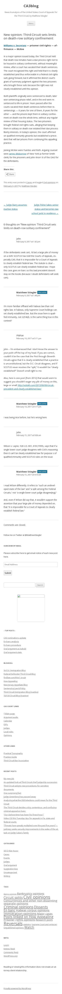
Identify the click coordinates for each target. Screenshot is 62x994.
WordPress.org (10, 956)
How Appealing (10, 681)
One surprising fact (12, 793)
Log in (6, 945)
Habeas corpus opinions (33, 910)
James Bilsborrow (17, 153)
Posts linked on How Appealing (28, 916)
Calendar (8, 720)
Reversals (13, 923)
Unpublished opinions (14, 927)
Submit (8, 573)
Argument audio (11, 717)
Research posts (44, 920)
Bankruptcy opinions (30, 893)
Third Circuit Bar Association (16, 760)
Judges (7, 728)
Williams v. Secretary (15, 45)
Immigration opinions (20, 913)
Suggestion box (11, 868)
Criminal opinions (18, 906)
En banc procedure (12, 645)
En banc (9, 910)
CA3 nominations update (15, 638)
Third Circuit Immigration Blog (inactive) (21, 692)
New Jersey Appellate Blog (15, 684)
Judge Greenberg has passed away (20, 796)
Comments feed (11, 952)
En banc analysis (11, 641)
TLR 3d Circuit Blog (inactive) (16, 695)
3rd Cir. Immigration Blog (14, 670)
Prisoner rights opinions (19, 920)
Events (7, 858)
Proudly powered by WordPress (17, 988)
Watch (29, 927)
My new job (9, 778)
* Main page (9, 713)
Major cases (45, 914)
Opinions (8, 735)
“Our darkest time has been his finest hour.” (24, 814)
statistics (27, 924)
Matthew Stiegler (29, 186)
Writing (7, 876)
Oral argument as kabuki (15, 648)
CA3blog (31, 6)
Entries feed (9, 948)
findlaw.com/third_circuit (15, 677)
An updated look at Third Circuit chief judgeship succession (30, 782)
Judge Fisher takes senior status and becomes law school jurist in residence (45, 209)
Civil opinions (49, 182)
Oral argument (10, 865)
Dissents (41, 907)
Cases (29, 182)
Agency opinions (10, 894)
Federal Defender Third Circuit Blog (19, 674)
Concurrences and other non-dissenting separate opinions (30, 902)
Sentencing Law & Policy (14, 688)
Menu (31, 23)
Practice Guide (10, 757)
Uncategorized (10, 872)
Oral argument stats (13, 652)
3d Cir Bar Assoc (11, 850)
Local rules (8, 731)
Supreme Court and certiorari (44, 924)
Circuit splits (13, 897)
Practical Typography (13, 753)
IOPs (6, 724)
